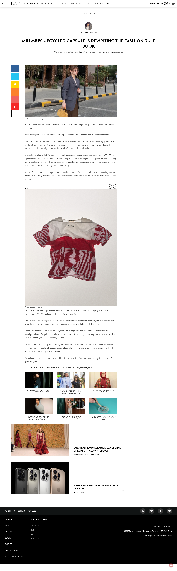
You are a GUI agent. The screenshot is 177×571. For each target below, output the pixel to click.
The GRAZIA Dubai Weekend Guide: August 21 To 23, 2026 (71, 417)
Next (115, 186)
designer (83, 368)
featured (91, 368)
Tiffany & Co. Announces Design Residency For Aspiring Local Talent (103, 418)
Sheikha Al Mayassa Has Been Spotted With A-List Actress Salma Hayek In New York (71, 392)
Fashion (41, 3)
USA (32, 534)
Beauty (51, 3)
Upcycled (40, 368)
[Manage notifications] (171, 565)
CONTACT (22, 511)
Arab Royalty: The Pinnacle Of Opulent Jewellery (103, 391)
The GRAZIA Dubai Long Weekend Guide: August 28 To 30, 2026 (39, 391)
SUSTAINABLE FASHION (64, 368)
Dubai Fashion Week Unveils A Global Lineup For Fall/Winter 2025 (97, 449)
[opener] (173, 4)
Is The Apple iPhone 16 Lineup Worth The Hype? (95, 487)
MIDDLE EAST (35, 538)
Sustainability (50, 368)
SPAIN (32, 530)
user (168, 3)
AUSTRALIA (34, 525)
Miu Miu (93, 14)
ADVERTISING (10, 511)
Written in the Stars (98, 3)
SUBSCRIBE (154, 4)
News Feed (29, 3)
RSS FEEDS (32, 511)
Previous (110, 186)
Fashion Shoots (77, 3)
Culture (62, 3)
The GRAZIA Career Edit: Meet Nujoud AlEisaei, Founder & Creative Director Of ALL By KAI (39, 418)
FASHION (76, 368)
